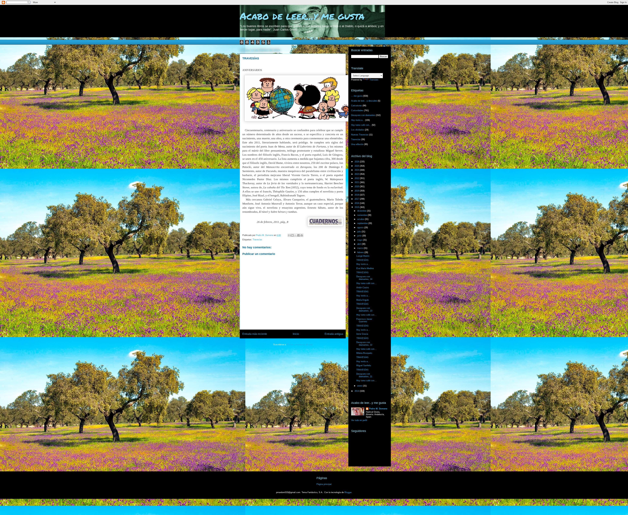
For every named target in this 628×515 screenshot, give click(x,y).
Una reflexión (357, 144)
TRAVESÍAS (362, 260)
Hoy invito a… (363, 264)
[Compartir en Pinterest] (301, 235)
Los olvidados (357, 130)
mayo (360, 240)
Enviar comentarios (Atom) (299, 344)
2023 (357, 174)
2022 (357, 178)
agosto (360, 227)
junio (359, 235)
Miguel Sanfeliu (363, 365)
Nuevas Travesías (359, 134)
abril (359, 244)
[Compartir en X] (295, 235)
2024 (357, 170)
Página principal (323, 484)
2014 (357, 391)
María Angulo (362, 300)
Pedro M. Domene (378, 408)
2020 (357, 186)
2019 (357, 190)
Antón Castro (362, 287)
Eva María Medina (365, 268)
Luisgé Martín (362, 256)
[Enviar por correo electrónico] (289, 235)
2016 (357, 203)
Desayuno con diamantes (363, 115)
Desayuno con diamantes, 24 (364, 277)
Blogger (347, 492)
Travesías (257, 239)
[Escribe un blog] (292, 235)
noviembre (362, 215)
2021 (357, 182)
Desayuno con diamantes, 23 (364, 309)
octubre (361, 219)
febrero (360, 252)
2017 (357, 199)
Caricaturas (356, 105)
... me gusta (357, 96)
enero (360, 386)
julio (359, 231)
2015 (357, 207)
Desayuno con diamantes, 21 (364, 375)
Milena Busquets (364, 353)
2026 (357, 161)
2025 (357, 166)
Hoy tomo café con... (361, 125)
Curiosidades (357, 110)
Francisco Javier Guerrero (364, 320)
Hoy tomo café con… (366, 283)
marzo (360, 248)
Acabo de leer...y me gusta (302, 16)
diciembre (362, 211)
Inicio (296, 334)
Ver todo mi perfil (359, 420)
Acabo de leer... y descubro (364, 101)
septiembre (362, 223)
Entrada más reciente (254, 334)
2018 (357, 195)
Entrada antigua (334, 334)
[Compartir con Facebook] (298, 235)
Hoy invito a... (357, 120)
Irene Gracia (362, 334)
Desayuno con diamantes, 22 (364, 343)
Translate (373, 79)
